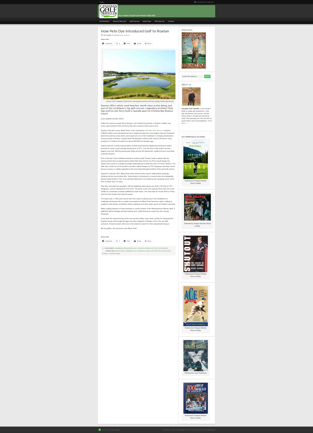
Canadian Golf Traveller (156, 11)
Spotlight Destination (159, 248)
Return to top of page (110, 430)
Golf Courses (134, 21)
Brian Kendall (124, 35)
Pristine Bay (165, 251)
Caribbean (118, 248)
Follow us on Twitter (205, 2)
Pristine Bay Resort (154, 130)
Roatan (147, 248)
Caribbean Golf (131, 251)
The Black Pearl (114, 253)
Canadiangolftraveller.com (187, 430)
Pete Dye (157, 251)
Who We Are (158, 21)
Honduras (141, 251)
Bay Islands (120, 251)
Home (102, 2)
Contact (171, 21)
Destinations (103, 21)
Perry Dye (149, 251)
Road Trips (147, 21)
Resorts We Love (119, 21)
